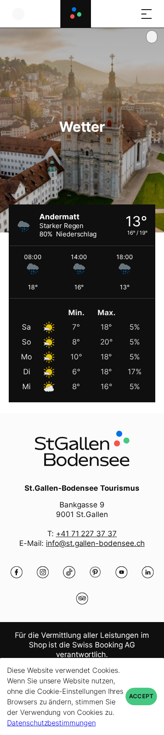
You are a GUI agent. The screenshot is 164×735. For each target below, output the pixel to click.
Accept (141, 696)
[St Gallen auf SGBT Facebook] (16, 572)
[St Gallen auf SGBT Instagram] (43, 572)
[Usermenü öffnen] (18, 14)
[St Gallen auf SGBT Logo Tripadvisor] (82, 598)
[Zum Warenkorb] (129, 14)
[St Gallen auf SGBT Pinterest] (95, 572)
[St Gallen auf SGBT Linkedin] (148, 572)
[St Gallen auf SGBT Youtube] (121, 572)
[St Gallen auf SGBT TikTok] (69, 572)
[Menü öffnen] (146, 14)
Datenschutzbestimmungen (51, 722)
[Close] (151, 36)
